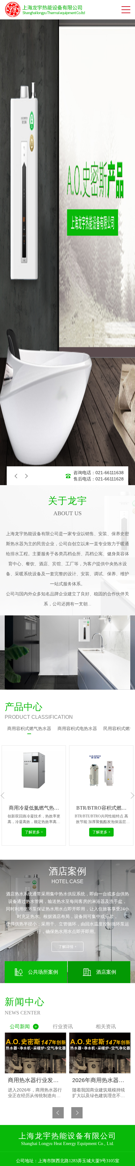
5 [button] (80, 981)
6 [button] (80, 1104)
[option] (34, 795)
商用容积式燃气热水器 (29, 728)
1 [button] (55, 981)
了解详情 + (67, 947)
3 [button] (67, 981)
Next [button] (26, 476)
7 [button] (86, 1104)
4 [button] (73, 981)
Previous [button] (16, 476)
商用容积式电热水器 (77, 728)
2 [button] (61, 981)
